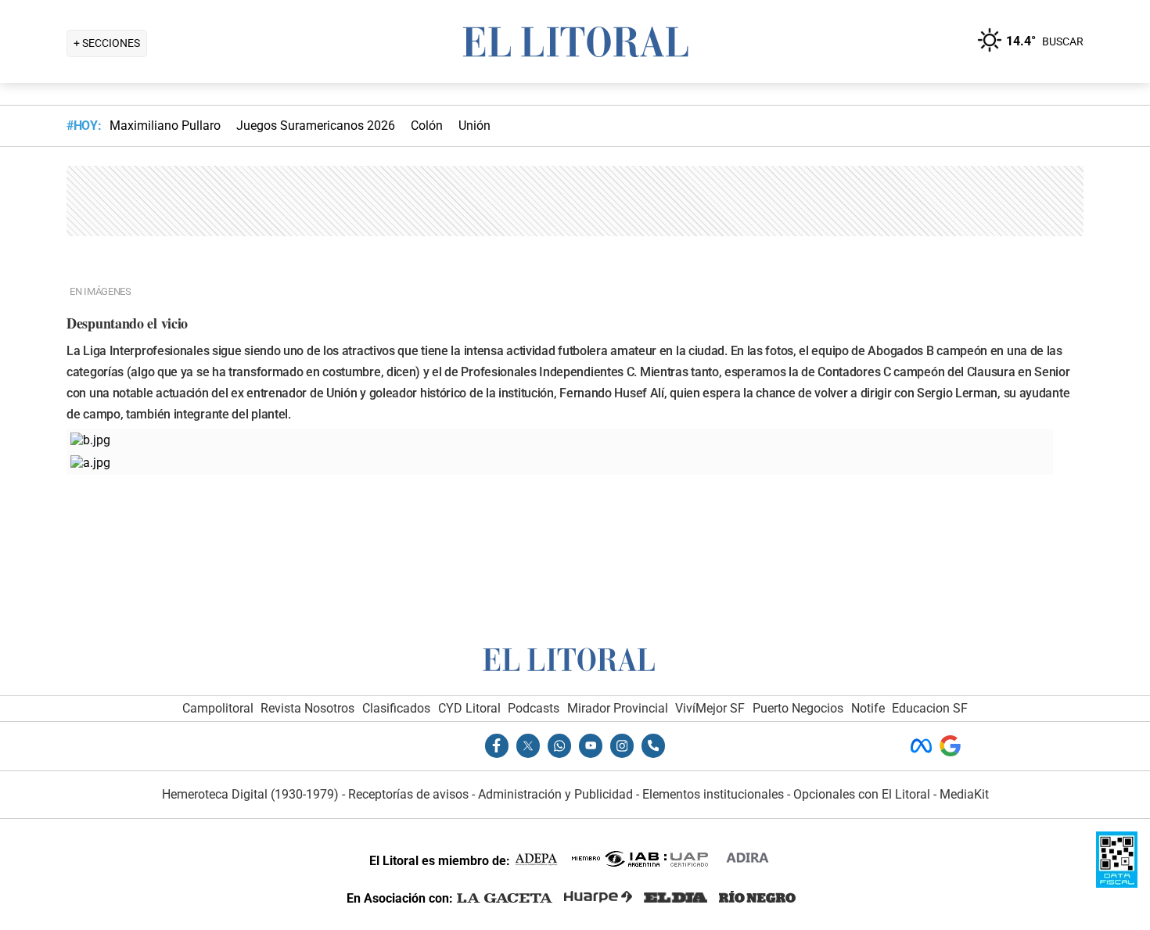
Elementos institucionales (713, 794)
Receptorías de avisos (408, 794)
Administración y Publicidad (555, 794)
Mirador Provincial (617, 708)
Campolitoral (217, 708)
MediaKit (964, 794)
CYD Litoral (469, 708)
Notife (868, 708)
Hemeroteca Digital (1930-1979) (250, 794)
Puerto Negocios (798, 708)
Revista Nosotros (307, 708)
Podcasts (533, 708)
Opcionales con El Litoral (861, 794)
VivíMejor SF (710, 708)
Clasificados (396, 708)
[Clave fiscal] (1116, 883)
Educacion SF (930, 708)
